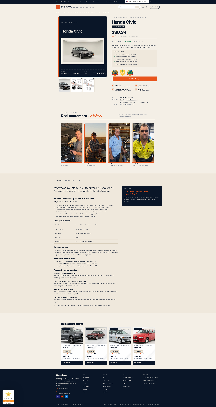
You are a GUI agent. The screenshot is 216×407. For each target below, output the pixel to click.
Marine (85, 389)
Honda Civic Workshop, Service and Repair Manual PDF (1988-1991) (76, 261)
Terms (124, 383)
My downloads (107, 386)
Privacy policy (127, 380)
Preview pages (99, 74)
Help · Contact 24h (155, 1)
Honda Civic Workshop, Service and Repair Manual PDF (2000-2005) (76, 266)
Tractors (85, 392)
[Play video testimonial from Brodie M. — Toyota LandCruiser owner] (143, 142)
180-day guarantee (128, 377)
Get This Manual (134, 79)
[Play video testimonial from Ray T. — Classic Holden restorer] (119, 142)
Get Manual (66, 362)
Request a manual (108, 383)
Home (57, 12)
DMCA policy (126, 386)
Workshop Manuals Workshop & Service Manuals (81, 12)
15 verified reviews (133, 36)
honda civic (143, 102)
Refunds (105, 389)
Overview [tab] (59, 180)
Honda (98, 12)
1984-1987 (126, 102)
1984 (121, 102)
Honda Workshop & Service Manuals (129, 99)
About (104, 377)
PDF (148, 102)
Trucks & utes (86, 386)
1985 (131, 102)
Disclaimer (106, 392)
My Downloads (154, 7)
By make (85, 380)
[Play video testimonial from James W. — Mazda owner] (72, 142)
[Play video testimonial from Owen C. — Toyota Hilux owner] (95, 142)
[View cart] (146, 7)
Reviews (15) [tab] (69, 180)
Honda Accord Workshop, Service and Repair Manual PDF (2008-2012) (77, 264)
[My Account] (143, 7)
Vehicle (63, 12)
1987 (137, 102)
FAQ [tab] (79, 180)
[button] (82, 51)
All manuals (86, 377)
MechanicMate (66, 6)
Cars (84, 383)
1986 (134, 102)
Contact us (106, 380)
